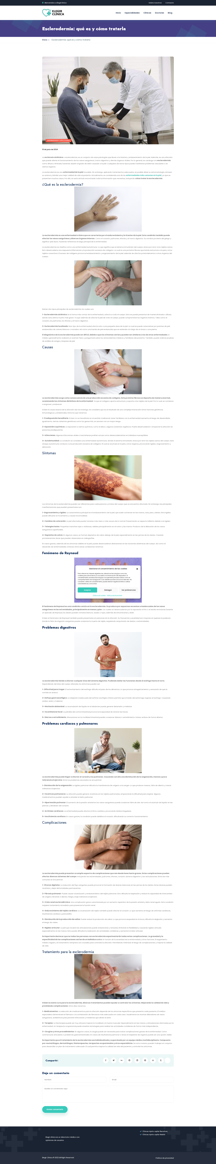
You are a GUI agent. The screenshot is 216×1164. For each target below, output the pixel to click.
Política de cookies (99, 595)
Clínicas (147, 12)
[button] (137, 569)
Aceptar (87, 590)
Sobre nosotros (155, 3)
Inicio (118, 12)
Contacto (169, 3)
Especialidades (132, 12)
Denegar (108, 590)
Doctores (159, 12)
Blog (170, 12)
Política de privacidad (114, 595)
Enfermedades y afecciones (58, 140)
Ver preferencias (129, 590)
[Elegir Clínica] (53, 12)
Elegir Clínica (47, 1157)
